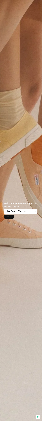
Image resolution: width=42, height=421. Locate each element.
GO (8, 217)
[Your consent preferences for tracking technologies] (38, 417)
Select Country (13, 207)
